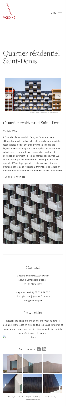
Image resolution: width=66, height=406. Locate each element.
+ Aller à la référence (14, 176)
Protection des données (33, 399)
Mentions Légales (53, 397)
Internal (31, 397)
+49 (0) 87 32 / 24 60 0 (38, 292)
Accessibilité (43, 397)
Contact (33, 267)
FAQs (36, 397)
